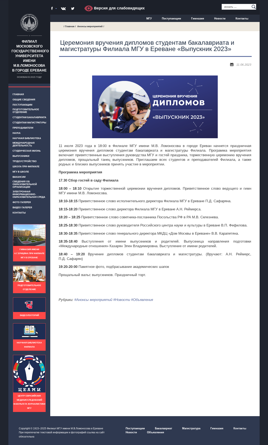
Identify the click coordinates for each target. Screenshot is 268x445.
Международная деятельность (24, 144)
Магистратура (191, 428)
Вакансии (19, 177)
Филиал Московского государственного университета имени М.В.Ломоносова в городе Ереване (30, 56)
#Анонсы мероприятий (93, 300)
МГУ (149, 18)
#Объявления (142, 300)
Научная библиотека (27, 138)
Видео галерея (22, 207)
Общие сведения (24, 99)
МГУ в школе (21, 171)
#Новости (121, 300)
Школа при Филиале (26, 166)
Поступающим (171, 18)
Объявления (155, 432)
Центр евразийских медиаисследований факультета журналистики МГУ (29, 402)
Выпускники (21, 156)
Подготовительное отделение (26, 110)
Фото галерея (22, 202)
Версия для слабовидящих (119, 8)
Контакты (242, 18)
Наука (17, 133)
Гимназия (197, 18)
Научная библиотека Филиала (29, 344)
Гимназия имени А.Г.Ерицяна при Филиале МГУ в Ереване (29, 253)
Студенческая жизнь (27, 151)
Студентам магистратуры (29, 122)
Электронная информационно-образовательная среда (29, 194)
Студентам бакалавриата (29, 117)
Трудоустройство (25, 161)
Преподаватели (23, 128)
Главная (18, 94)
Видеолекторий (29, 315)
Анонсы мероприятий (90, 26)
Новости (219, 18)
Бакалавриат (163, 428)
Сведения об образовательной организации (25, 184)
